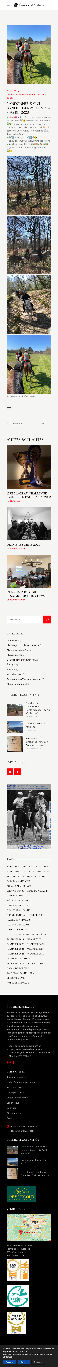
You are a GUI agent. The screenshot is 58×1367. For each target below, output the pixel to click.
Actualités (12, 95)
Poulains (11, 669)
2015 (16, 866)
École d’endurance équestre (21, 1082)
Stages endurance (16, 684)
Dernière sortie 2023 (23, 544)
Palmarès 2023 (35, 949)
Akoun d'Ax (14, 876)
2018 (38, 866)
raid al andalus (17, 973)
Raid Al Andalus (15, 674)
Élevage (11, 665)
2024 (31, 871)
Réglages (38, 1362)
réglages (7, 1357)
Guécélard (37, 915)
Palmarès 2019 (35, 939)
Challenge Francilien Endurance (23, 645)
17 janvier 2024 (14, 501)
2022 (16, 871)
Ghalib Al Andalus (18, 910)
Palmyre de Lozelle (19, 958)
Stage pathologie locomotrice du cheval (27, 594)
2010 (9, 866)
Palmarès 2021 (35, 944)
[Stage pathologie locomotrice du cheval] (29, 571)
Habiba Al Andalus (18, 920)
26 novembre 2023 (16, 600)
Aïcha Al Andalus (34, 876)
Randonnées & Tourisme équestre (24, 679)
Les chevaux (13, 1103)
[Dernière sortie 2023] (29, 523)
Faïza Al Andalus (17, 900)
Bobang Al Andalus (19, 886)
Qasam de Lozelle (18, 968)
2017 (31, 866)
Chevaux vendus (15, 655)
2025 (38, 871)
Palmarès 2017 (40, 934)
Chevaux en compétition (19, 650)
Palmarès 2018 (15, 939)
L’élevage (12, 1108)
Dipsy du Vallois (37, 891)
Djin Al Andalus (17, 895)
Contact (11, 1118)
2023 (9, 408)
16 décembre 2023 (16, 549)
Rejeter (24, 1362)
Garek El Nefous (17, 905)
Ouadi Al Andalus (18, 934)
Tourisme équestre (16, 1077)
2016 (23, 866)
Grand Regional (17, 915)
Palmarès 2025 (35, 953)
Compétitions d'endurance (20, 660)
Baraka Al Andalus (18, 881)
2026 (46, 871)
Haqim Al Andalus (18, 924)
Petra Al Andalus (18, 963)
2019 (45, 866)
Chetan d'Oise (15, 891)
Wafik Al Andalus (18, 982)
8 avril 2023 (13, 91)
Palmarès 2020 (15, 944)
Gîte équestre (14, 1113)
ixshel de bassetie (18, 929)
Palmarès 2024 (15, 953)
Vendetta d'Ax (16, 978)
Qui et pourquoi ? (15, 1093)
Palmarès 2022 (15, 949)
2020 (9, 871)
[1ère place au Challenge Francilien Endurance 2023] (29, 467)
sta (32, 973)
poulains (37, 963)
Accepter (9, 1362)
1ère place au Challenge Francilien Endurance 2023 (29, 495)
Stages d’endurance (17, 1098)
